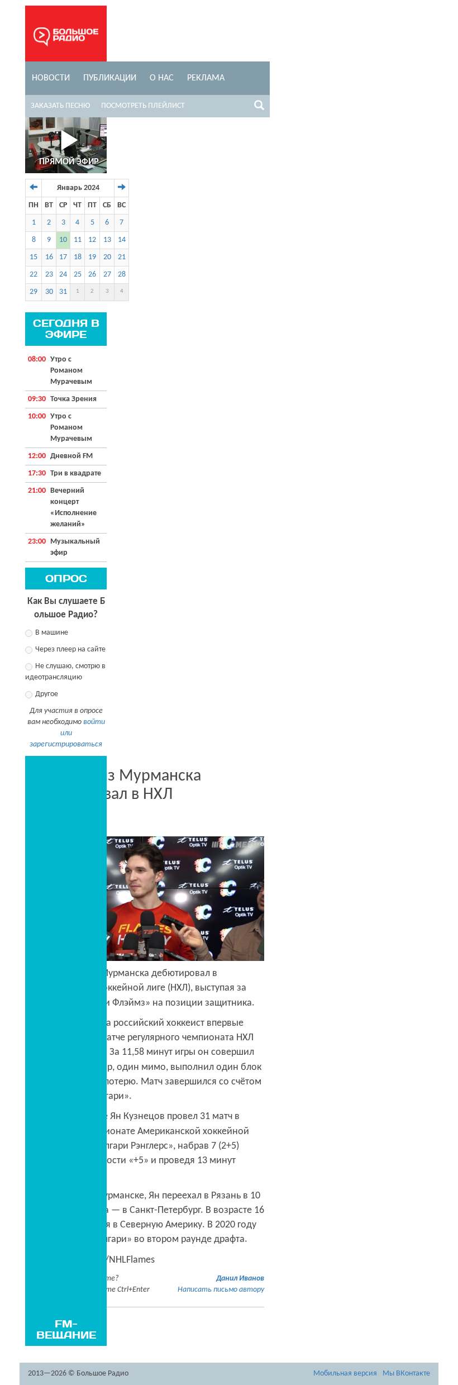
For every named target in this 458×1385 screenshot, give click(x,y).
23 (49, 274)
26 (92, 274)
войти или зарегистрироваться (67, 733)
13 (107, 240)
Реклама (206, 78)
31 (63, 292)
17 (63, 257)
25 (78, 274)
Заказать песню (60, 106)
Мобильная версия (345, 1373)
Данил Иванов (240, 1278)
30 (49, 292)
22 (33, 274)
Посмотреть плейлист (143, 106)
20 (107, 257)
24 (63, 274)
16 (49, 257)
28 (122, 274)
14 (122, 240)
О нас (162, 78)
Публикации (109, 78)
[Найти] (259, 107)
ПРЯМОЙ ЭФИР (69, 162)
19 (92, 257)
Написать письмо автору (221, 1290)
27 (107, 274)
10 (63, 240)
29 (33, 292)
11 (78, 240)
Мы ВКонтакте (406, 1373)
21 (122, 257)
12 (92, 240)
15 (33, 257)
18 (78, 257)
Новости (51, 78)
